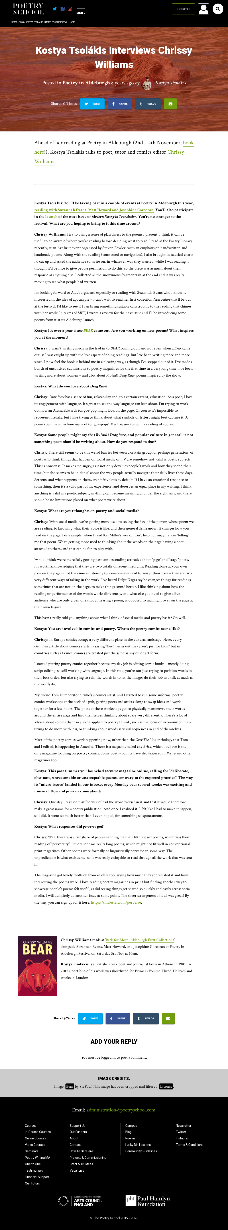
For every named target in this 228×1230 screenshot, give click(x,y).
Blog (21, 22)
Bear (69, 1086)
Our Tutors (32, 1183)
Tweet (96, 103)
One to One (33, 1164)
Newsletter (183, 1125)
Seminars (32, 1151)
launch (51, 216)
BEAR (88, 330)
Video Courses (35, 1145)
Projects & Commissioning (88, 1157)
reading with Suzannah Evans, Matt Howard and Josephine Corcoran (94, 209)
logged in (108, 1057)
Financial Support (37, 1177)
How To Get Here (81, 1151)
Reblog (151, 103)
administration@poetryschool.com (121, 1110)
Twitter (181, 1132)
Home (14, 22)
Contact (75, 1145)
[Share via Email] (170, 103)
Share (122, 103)
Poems (130, 1138)
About (74, 1138)
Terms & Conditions (189, 1145)
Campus (131, 1125)
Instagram (183, 1138)
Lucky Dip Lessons (138, 1145)
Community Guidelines (141, 1151)
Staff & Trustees (81, 1164)
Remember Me (168, 65)
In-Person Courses (38, 1132)
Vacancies (77, 1170)
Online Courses (35, 1138)
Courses (31, 1125)
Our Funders (78, 1132)
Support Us (77, 1125)
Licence (166, 1086)
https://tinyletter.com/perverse (116, 902)
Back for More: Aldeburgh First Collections (140, 939)
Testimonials (34, 1170)
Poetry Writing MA (37, 1157)
